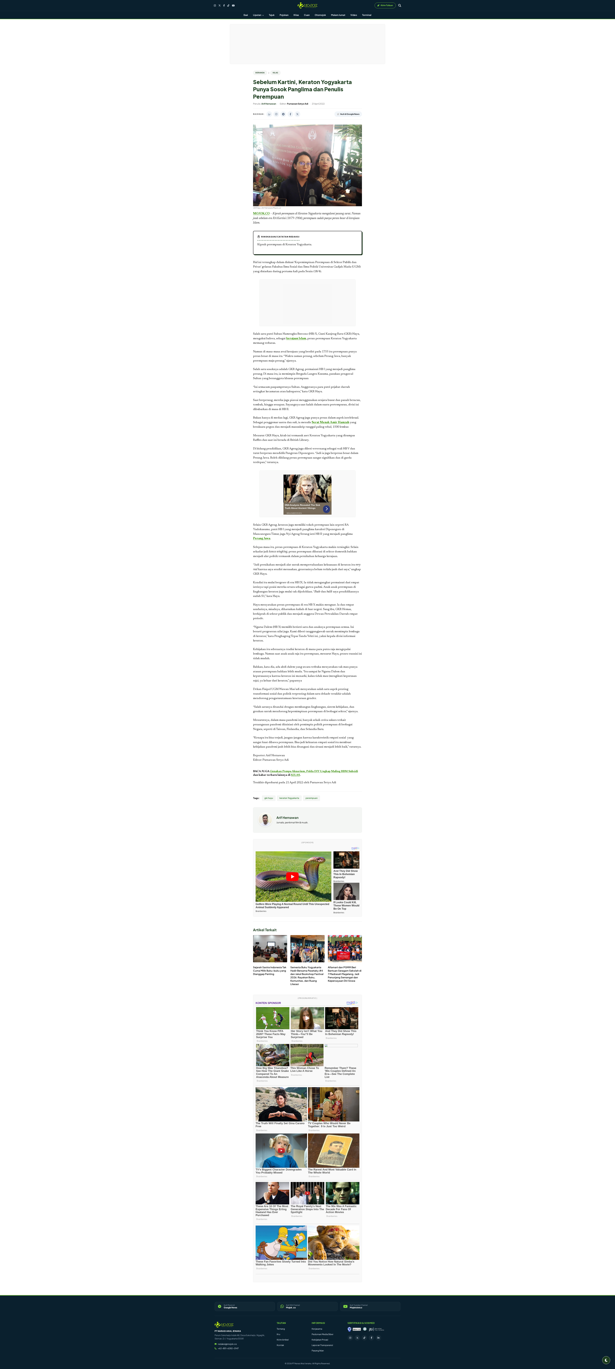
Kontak (280, 1345)
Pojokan (284, 14)
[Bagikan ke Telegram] (283, 114)
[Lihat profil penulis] (265, 825)
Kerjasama (317, 1329)
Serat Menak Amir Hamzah (330, 422)
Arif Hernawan (287, 817)
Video (353, 14)
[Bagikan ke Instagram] (276, 114)
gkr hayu (268, 798)
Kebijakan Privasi (320, 1339)
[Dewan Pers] (364, 1329)
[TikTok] (228, 5)
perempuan (312, 798)
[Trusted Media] (349, 1329)
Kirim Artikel (283, 1339)
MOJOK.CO (261, 213)
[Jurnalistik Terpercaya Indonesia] (376, 1329)
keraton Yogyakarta (289, 798)
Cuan (307, 14)
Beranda (260, 73)
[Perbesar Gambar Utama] (307, 205)
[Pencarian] (399, 5)
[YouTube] (233, 5)
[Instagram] (215, 5)
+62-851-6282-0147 (228, 1348)
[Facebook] (224, 5)
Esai (246, 14)
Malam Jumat (338, 14)
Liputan (257, 14)
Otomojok (320, 14)
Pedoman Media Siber (322, 1334)
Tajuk (272, 14)
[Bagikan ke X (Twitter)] (297, 114)
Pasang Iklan (318, 1350)
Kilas (296, 14)
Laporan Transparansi (322, 1345)
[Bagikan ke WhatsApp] (269, 114)
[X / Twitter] (219, 5)
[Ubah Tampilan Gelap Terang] (606, 1360)
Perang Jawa (261, 538)
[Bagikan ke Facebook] (290, 114)
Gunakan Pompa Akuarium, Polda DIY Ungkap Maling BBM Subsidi (314, 771)
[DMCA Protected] (357, 1329)
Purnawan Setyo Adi (323, 782)
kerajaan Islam (296, 338)
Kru (278, 1334)
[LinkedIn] (378, 1337)
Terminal (366, 14)
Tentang (281, 1329)
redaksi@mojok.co (227, 1344)
